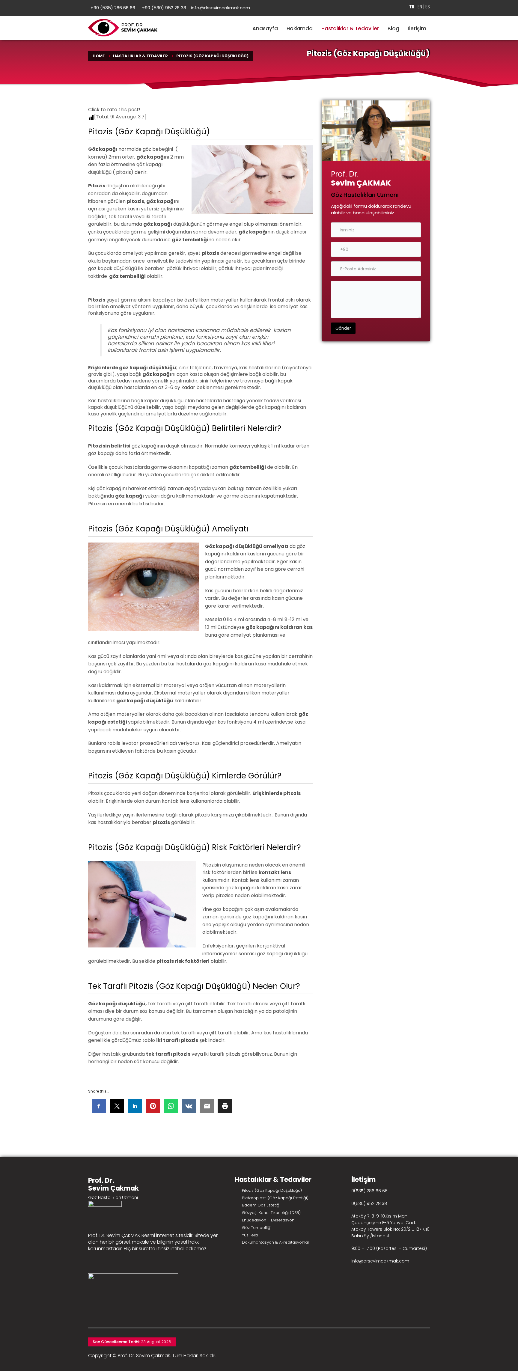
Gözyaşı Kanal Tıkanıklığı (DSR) (271, 1212)
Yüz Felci (250, 1235)
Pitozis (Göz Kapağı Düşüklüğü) (272, 1190)
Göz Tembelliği (256, 1227)
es (427, 6)
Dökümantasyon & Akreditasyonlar (275, 1242)
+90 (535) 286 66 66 (113, 7)
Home (99, 56)
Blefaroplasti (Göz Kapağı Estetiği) (275, 1198)
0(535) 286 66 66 (369, 1191)
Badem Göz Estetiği (261, 1205)
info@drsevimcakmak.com (220, 7)
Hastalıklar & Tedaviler (140, 56)
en (420, 6)
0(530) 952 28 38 (369, 1203)
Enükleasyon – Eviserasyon (268, 1220)
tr (411, 6)
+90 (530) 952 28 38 (164, 7)
